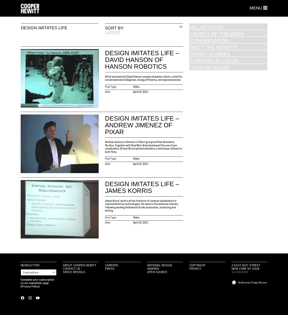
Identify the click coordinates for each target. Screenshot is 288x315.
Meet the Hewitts (214, 47)
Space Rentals (74, 272)
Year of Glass (210, 67)
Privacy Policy (30, 286)
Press (109, 268)
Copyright (197, 265)
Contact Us (71, 268)
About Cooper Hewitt (79, 265)
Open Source (157, 272)
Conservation (210, 40)
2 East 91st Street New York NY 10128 (245, 267)
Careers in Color (215, 60)
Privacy (195, 268)
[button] (258, 8)
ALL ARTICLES (207, 27)
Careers (111, 265)
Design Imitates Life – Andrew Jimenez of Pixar (142, 125)
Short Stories (210, 54)
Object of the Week (217, 33)
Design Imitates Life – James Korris (142, 187)
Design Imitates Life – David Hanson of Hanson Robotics (142, 60)
